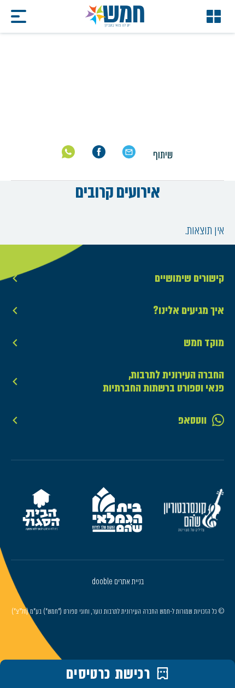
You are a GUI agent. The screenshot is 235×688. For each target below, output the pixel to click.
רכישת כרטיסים (108, 673)
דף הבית (210, 98)
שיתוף (163, 154)
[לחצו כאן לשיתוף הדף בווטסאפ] (69, 151)
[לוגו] (114, 16)
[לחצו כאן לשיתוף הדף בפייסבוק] (99, 152)
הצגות (176, 98)
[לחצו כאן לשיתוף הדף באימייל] (129, 152)
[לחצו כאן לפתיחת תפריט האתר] (213, 16)
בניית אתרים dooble (118, 581)
